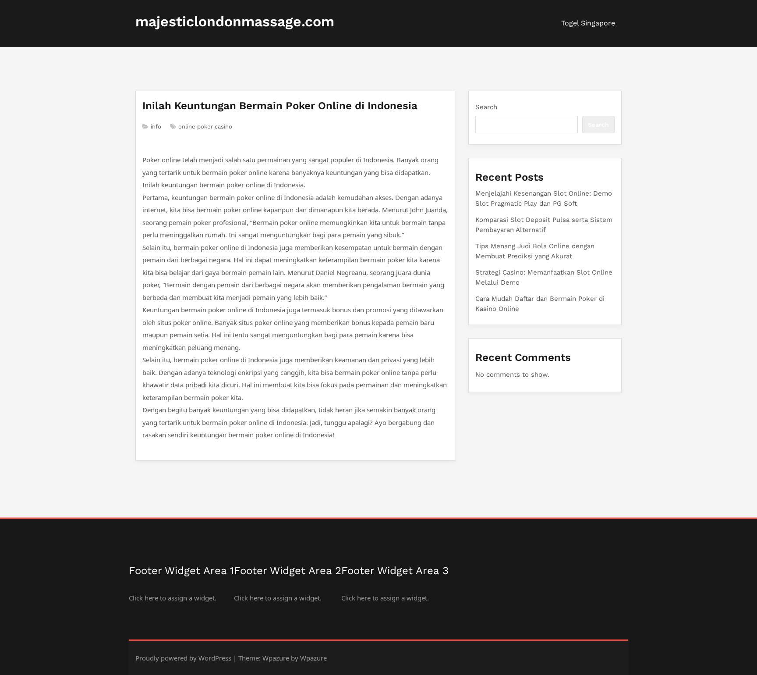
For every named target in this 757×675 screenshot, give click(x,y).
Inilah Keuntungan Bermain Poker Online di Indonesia (279, 106)
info (156, 126)
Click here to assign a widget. (172, 597)
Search (486, 107)
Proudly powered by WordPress (183, 658)
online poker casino (205, 126)
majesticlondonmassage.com (234, 21)
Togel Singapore (588, 23)
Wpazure (275, 658)
